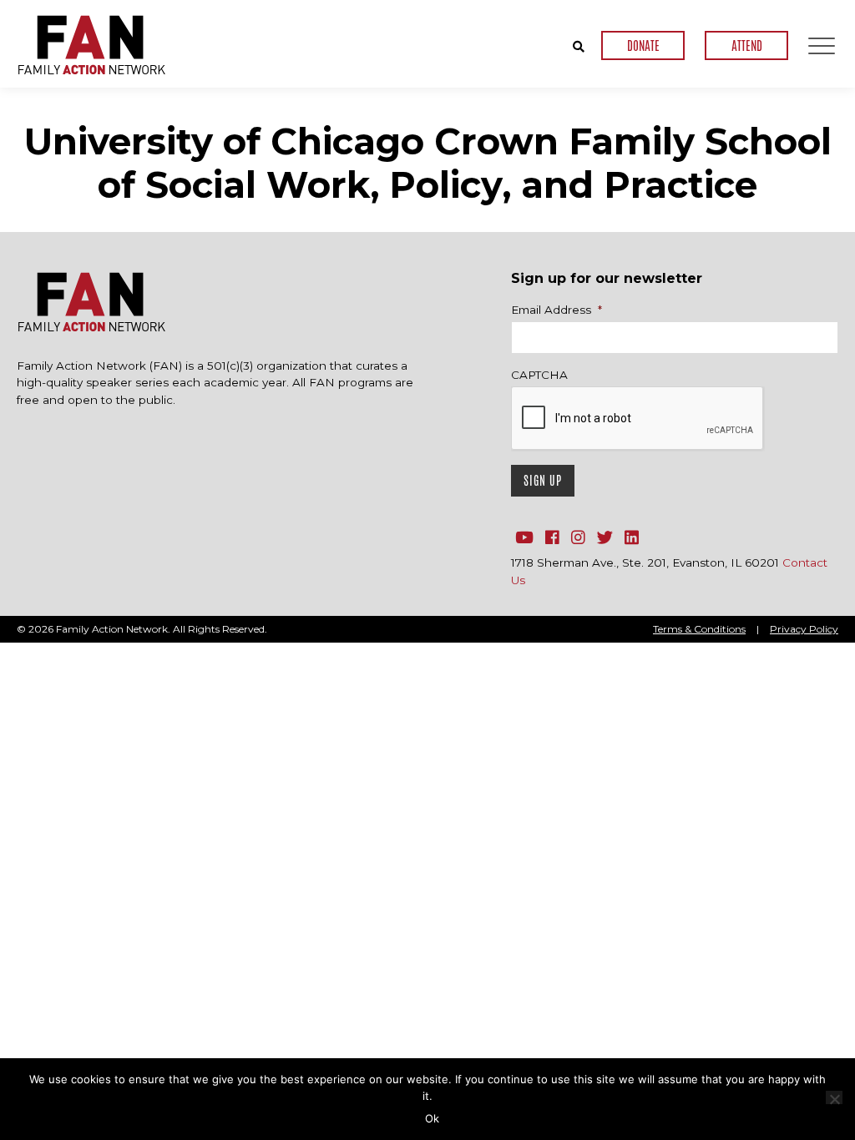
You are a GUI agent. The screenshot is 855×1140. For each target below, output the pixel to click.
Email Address (556, 309)
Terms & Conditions (699, 629)
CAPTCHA (539, 374)
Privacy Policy (804, 629)
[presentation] (638, 418)
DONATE (643, 45)
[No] (834, 1097)
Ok (432, 1118)
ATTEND (746, 45)
